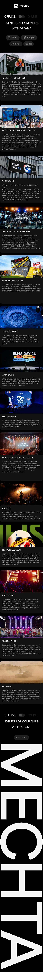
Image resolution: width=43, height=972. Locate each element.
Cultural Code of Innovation (16, 232)
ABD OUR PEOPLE (9, 641)
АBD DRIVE (6, 687)
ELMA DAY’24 (8, 375)
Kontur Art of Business (13, 78)
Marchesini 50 (9, 417)
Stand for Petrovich (12, 281)
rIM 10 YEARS (8, 596)
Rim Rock (6, 509)
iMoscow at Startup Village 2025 (18, 131)
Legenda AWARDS (10, 332)
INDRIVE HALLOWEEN (11, 550)
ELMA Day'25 (8, 181)
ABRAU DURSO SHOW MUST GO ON (17, 458)
